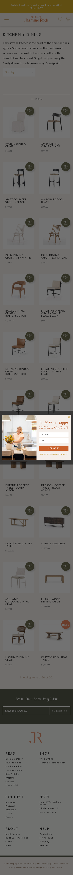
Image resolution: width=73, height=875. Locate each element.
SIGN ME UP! (53, 448)
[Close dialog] (69, 416)
